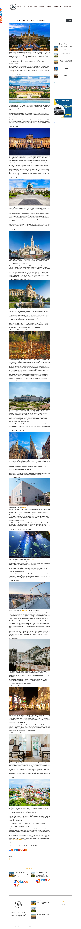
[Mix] (21, 850)
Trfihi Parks (31, 559)
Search (63, 17)
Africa (19, 6)
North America (39, 6)
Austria (13, 71)
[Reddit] (12, 850)
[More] (26, 850)
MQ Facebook (25, 610)
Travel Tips (67, 6)
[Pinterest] (19, 850)
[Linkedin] (17, 850)
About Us (63, 904)
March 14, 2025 (38, 884)
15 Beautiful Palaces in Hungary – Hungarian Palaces (43, 873)
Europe (30, 6)
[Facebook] (10, 850)
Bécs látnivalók (19, 842)
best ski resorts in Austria (18, 839)
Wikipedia (24, 507)
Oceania (48, 6)
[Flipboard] (24, 850)
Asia (24, 6)
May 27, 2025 (16, 886)
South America (57, 6)
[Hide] (0, 24)
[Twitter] (15, 850)
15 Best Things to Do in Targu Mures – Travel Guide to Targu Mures (21, 874)
